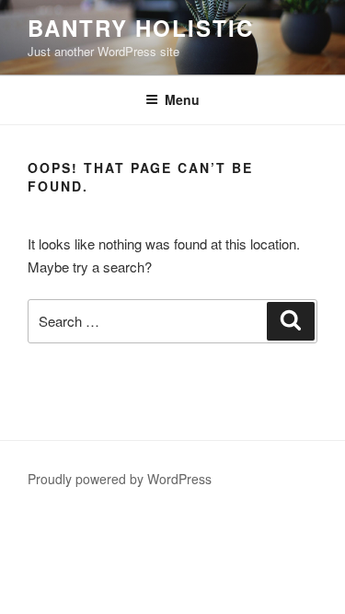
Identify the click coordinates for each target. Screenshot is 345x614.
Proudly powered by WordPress (120, 478)
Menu (182, 99)
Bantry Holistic (141, 27)
